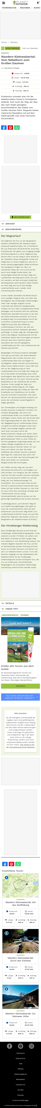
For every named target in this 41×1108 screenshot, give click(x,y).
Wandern (14, 42)
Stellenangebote (20, 1074)
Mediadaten (20, 1079)
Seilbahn (24, 615)
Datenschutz (20, 1058)
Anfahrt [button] (10, 224)
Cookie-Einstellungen (20, 1100)
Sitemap (20, 1095)
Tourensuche (9, 8)
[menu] (3, 3)
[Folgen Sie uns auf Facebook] (9, 1046)
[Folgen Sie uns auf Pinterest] (20, 1046)
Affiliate (20, 1069)
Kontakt (21, 1090)
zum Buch (20, 686)
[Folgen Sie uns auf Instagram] (31, 1046)
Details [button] (9, 603)
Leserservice (20, 1084)
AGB (20, 1063)
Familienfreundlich (10, 615)
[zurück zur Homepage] (20, 3)
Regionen (25, 8)
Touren (4, 42)
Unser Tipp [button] (11, 609)
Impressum (20, 1053)
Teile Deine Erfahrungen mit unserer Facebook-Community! (20, 697)
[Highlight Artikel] (38, 3)
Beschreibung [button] (13, 229)
